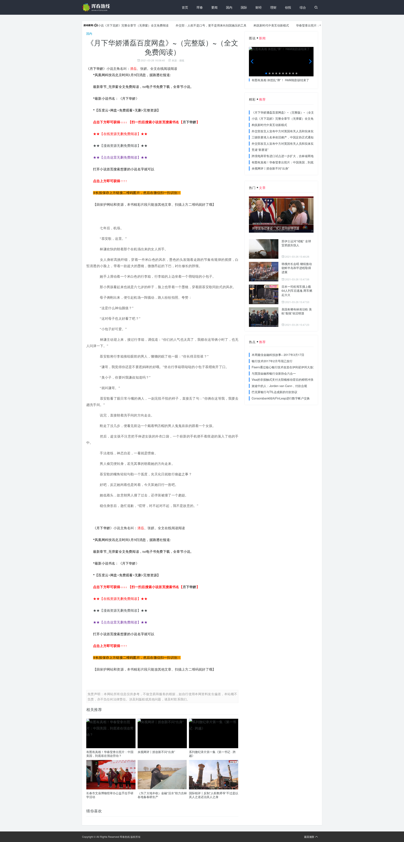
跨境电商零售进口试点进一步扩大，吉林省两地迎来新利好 (290, 156)
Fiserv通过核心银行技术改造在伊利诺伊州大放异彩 (285, 367)
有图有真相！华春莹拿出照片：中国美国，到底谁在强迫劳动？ (109, 754)
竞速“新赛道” (260, 149)
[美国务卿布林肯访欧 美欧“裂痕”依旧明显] (263, 317)
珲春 (200, 7)
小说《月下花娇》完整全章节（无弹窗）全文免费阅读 (118, 25)
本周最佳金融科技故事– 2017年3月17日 (278, 355)
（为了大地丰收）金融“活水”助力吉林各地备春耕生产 (162, 795)
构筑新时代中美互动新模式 (256, 25)
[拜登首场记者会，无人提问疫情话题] (281, 214)
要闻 (214, 7)
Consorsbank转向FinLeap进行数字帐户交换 (281, 398)
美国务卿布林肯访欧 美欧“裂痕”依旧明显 (297, 311)
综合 (303, 7)
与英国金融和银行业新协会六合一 (274, 373)
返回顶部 (309, 836)
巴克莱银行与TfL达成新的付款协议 (274, 392)
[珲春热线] (97, 7)
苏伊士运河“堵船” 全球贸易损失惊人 (296, 243)
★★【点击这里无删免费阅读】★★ (120, 157)
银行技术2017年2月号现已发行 (272, 361)
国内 (229, 7)
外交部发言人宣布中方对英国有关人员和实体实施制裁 (287, 131)
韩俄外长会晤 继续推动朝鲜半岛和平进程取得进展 (297, 268)
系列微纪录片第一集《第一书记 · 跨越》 (212, 754)
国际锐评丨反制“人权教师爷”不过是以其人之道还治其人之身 (213, 795)
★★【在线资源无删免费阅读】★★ (120, 134)
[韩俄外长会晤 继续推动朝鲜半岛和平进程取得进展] (263, 271)
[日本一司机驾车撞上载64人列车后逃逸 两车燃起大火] (263, 294)
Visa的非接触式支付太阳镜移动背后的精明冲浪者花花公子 (290, 379)
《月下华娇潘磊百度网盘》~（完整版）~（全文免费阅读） (290, 112)
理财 (273, 7)
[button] (266, 73)
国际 (244, 7)
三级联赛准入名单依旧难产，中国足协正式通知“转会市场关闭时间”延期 (298, 137)
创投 (288, 7)
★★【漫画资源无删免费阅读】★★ (120, 145)
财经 (258, 7)
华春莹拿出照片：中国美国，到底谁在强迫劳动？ (313, 25)
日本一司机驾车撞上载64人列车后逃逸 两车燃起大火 (297, 290)
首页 (185, 7)
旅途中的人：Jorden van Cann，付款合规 (279, 386)
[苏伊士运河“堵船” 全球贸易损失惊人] (263, 249)
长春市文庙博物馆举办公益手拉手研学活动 (109, 795)
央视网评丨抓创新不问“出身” (156, 752)
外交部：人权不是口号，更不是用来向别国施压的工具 (196, 25)
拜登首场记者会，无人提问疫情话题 (275, 228)
